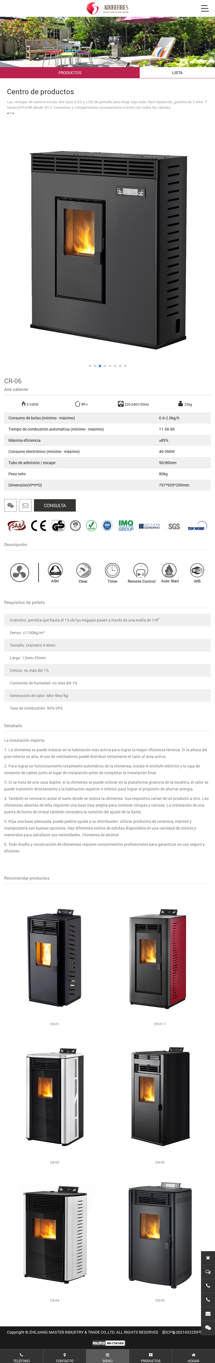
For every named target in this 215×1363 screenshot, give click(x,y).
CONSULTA (55, 505)
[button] (90, 366)
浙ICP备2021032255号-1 (183, 1332)
